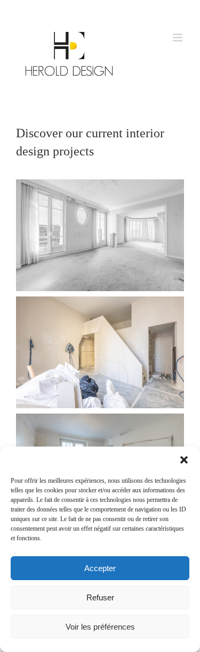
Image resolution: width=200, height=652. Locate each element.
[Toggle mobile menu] (178, 37)
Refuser (100, 597)
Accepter (100, 568)
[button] (184, 460)
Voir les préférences (100, 626)
